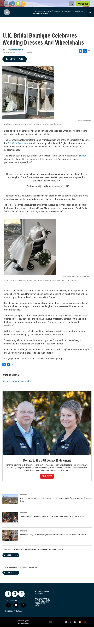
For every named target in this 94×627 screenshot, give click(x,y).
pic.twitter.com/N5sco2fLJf (47, 180)
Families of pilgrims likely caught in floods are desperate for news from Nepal (53, 534)
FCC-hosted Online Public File (42, 592)
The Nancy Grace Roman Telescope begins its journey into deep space (32, 549)
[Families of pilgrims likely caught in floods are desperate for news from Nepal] (10, 535)
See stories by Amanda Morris (18, 381)
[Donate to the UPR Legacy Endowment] (47, 423)
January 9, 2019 (61, 186)
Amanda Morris (16, 50)
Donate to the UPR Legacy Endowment (47, 460)
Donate (84, 3)
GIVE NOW (47, 476)
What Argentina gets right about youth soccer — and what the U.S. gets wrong (52, 516)
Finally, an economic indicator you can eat (19, 567)
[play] (7, 12)
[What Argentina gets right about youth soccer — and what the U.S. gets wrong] (10, 517)
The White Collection (17, 143)
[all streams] (90, 12)
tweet (83, 155)
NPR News (23, 495)
